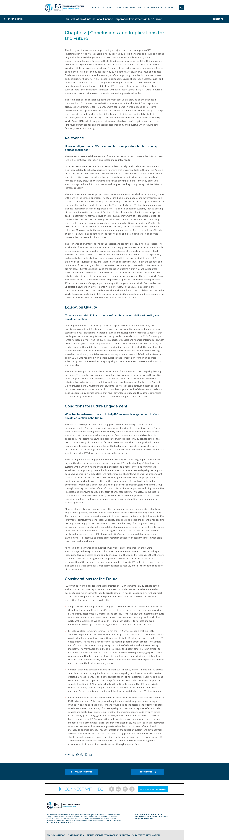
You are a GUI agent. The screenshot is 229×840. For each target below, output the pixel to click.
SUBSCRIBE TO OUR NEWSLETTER (153, 789)
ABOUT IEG (96, 8)
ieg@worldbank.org (144, 819)
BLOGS (146, 8)
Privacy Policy (126, 835)
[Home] (64, 8)
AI (114, 8)
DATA (163, 8)
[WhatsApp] (81, 754)
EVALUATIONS (136, 8)
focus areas (122, 8)
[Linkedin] (86, 754)
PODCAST (155, 8)
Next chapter (145, 772)
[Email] (90, 754)
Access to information (147, 835)
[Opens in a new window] (111, 789)
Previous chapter (83, 772)
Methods (107, 8)
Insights (172, 8)
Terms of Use (111, 835)
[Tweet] (73, 754)
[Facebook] (77, 754)
